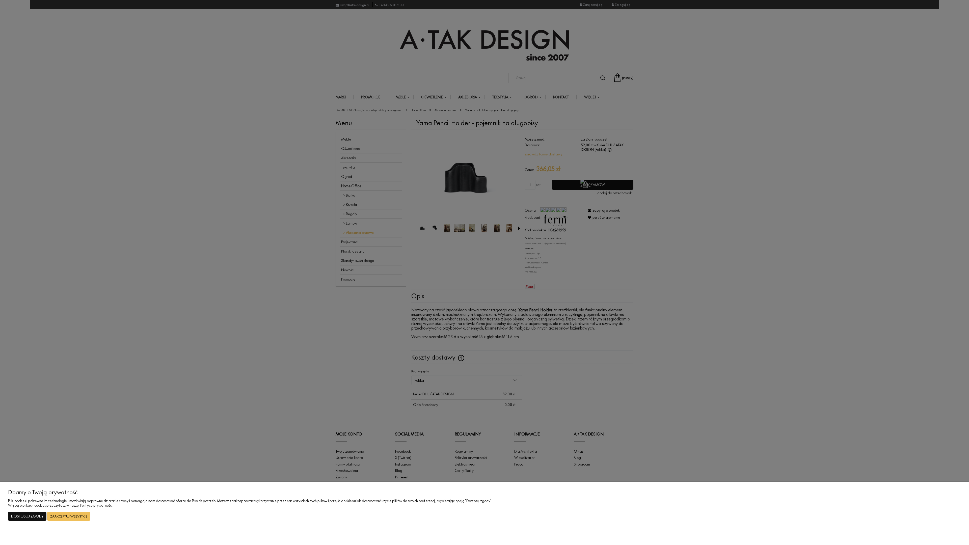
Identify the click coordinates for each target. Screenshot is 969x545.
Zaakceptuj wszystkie (68, 516)
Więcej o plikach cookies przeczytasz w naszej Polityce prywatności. (60, 505)
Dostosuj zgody (27, 516)
